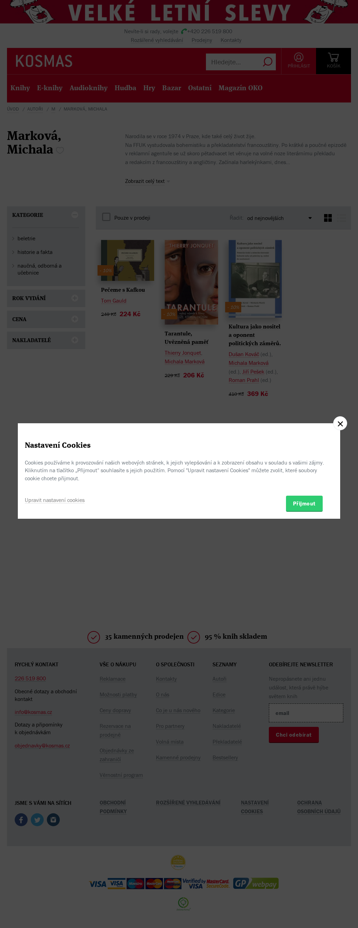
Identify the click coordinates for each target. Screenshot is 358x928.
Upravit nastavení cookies (55, 499)
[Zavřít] (340, 423)
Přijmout (304, 503)
